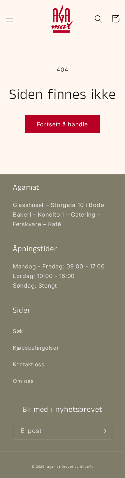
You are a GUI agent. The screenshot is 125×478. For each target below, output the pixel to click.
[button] (9, 18)
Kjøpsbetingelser (36, 348)
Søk (18, 331)
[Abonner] (103, 431)
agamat (53, 466)
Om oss (23, 381)
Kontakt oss (29, 364)
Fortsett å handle (62, 124)
